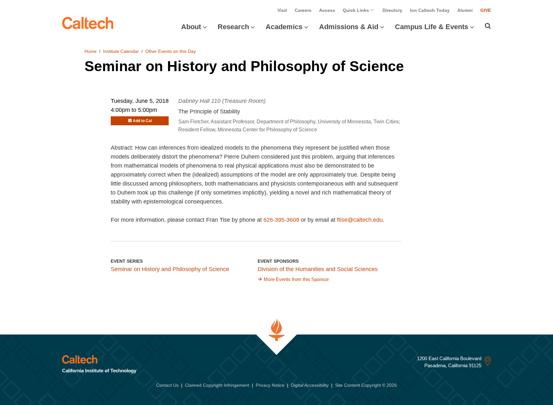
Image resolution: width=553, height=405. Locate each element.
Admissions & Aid (348, 27)
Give (485, 10)
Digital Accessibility (310, 385)
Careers (303, 10)
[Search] (488, 26)
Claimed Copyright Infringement (217, 385)
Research (233, 27)
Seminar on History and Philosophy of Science (170, 269)
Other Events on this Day (170, 51)
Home (90, 51)
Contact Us (167, 385)
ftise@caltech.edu (360, 220)
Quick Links (356, 10)
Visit (282, 10)
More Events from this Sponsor (296, 279)
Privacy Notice (270, 385)
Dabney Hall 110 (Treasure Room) (222, 101)
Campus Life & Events (431, 27)
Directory (392, 10)
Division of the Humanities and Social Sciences (318, 269)
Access (327, 10)
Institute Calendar (121, 51)
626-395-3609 (281, 220)
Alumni (465, 10)
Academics (284, 27)
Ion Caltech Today (430, 10)
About (191, 27)
